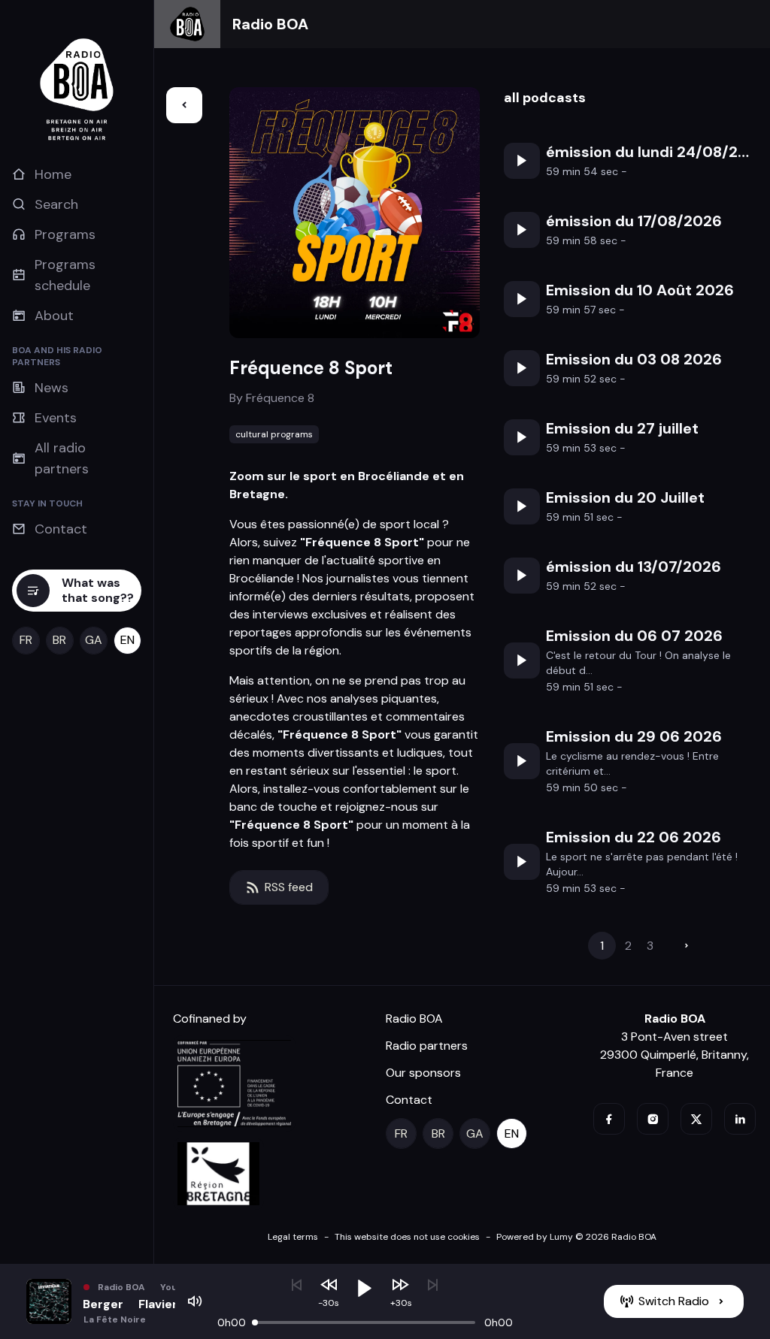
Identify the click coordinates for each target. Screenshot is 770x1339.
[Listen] (522, 161)
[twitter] (696, 1119)
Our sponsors (423, 1073)
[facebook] (609, 1119)
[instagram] (652, 1119)
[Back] (184, 105)
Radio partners (427, 1045)
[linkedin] (740, 1119)
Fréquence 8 (280, 398)
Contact (409, 1100)
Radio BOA (270, 24)
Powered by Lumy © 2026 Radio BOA (576, 1237)
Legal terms (293, 1237)
